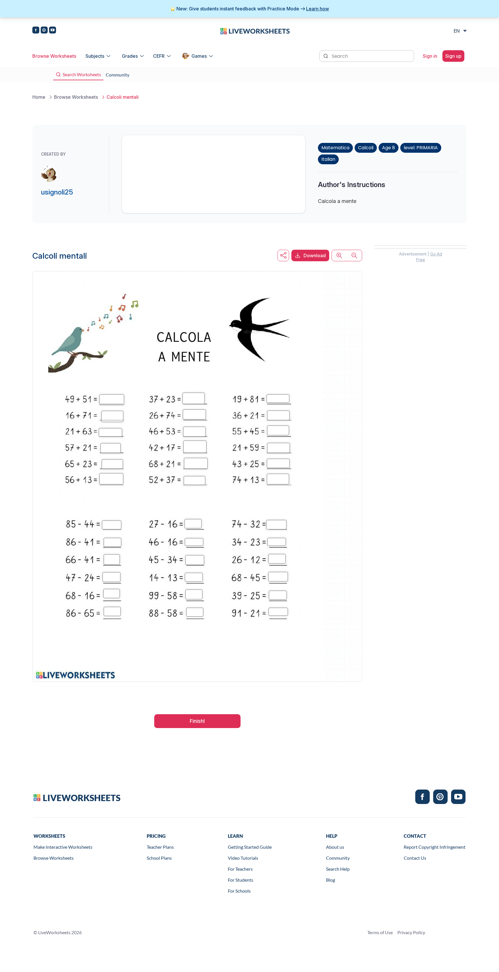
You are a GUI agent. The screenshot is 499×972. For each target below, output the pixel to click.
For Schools (239, 890)
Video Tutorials (243, 858)
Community (338, 858)
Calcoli (365, 147)
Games (199, 56)
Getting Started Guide (250, 847)
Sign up (453, 56)
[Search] (326, 55)
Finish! (197, 721)
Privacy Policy (411, 932)
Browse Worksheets (54, 56)
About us (335, 847)
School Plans (159, 858)
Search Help (338, 869)
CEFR (159, 56)
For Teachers (240, 869)
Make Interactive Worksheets (62, 847)
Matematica (335, 147)
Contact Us (415, 858)
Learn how (317, 9)
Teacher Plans (160, 847)
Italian (328, 159)
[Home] (255, 30)
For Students (240, 880)
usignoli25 (57, 192)
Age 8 (388, 147)
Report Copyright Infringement (435, 847)
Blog (330, 880)
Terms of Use (380, 932)
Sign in (430, 56)
